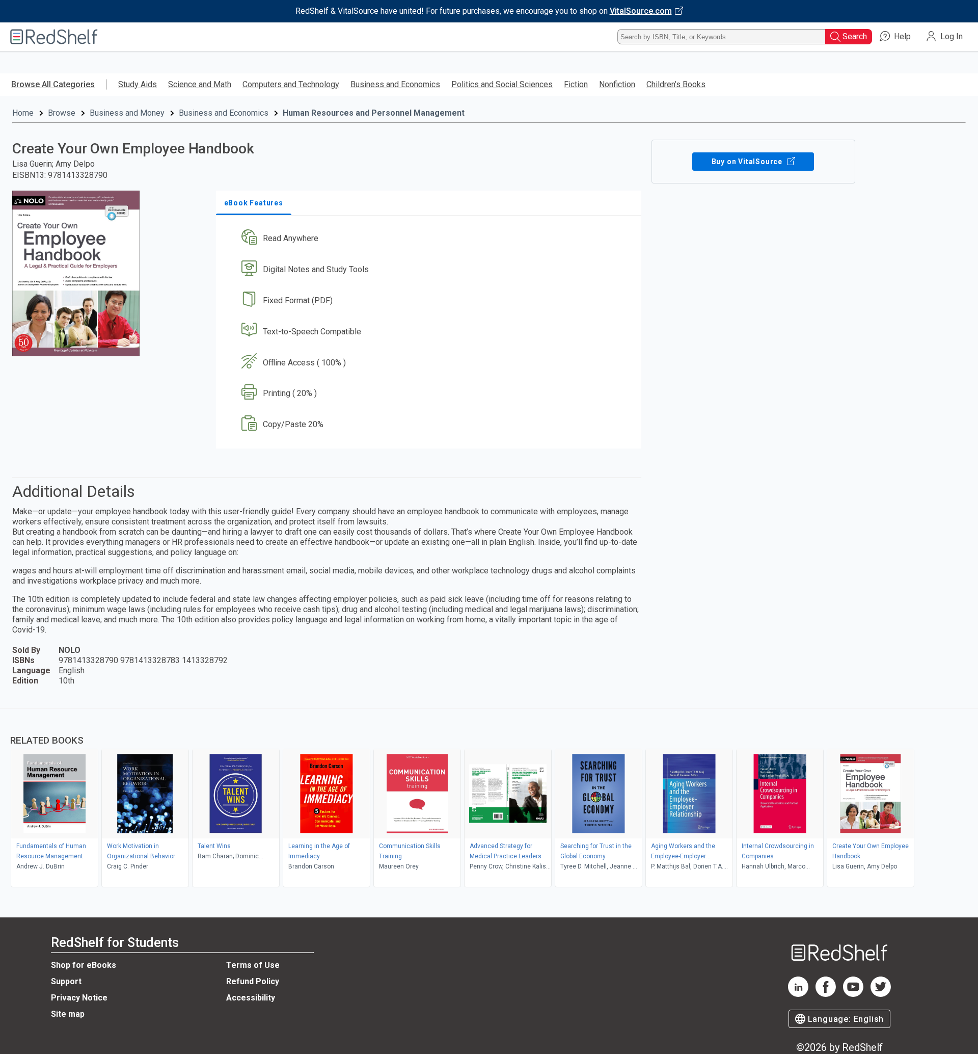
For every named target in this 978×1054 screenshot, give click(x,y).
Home (23, 113)
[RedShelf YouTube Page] (853, 994)
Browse (61, 113)
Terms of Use (253, 965)
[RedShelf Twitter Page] (881, 994)
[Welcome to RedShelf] (54, 37)
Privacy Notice (79, 998)
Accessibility (250, 998)
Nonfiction (617, 84)
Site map (68, 1014)
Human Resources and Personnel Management (374, 113)
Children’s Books (675, 84)
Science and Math (199, 84)
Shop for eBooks (83, 965)
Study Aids (137, 84)
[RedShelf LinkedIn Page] (798, 994)
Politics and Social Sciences (502, 84)
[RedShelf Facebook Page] (826, 994)
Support (66, 981)
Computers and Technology (290, 84)
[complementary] (489, 799)
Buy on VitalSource (748, 161)
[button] (430, 238)
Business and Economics (395, 84)
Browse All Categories (53, 84)
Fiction (576, 84)
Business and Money (127, 113)
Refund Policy (252, 981)
